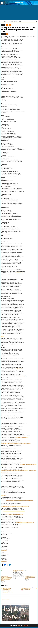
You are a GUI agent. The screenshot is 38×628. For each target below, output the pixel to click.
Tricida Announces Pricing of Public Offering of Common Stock (25, 589)
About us (15, 21)
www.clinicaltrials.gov (19, 272)
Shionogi (6, 585)
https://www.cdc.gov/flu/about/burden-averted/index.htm (25, 522)
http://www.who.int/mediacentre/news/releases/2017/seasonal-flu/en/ (14, 511)
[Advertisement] (19, 13)
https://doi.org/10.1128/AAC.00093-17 (22, 437)
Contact (20, 21)
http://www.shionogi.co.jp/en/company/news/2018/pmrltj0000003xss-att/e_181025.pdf (15, 506)
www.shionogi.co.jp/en (18, 368)
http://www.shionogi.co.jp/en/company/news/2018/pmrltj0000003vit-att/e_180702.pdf (19, 500)
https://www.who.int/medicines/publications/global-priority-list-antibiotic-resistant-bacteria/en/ (16, 443)
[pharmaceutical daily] (1, 21)
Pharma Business (10, 21)
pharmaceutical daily (19, 2)
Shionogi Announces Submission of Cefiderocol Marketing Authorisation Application (30, 577)
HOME (5, 21)
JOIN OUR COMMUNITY (6, 599)
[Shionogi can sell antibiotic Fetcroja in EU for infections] (19, 574)
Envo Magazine (26, 625)
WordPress (18, 625)
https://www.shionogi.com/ (22, 375)
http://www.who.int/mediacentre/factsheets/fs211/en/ (14, 514)
